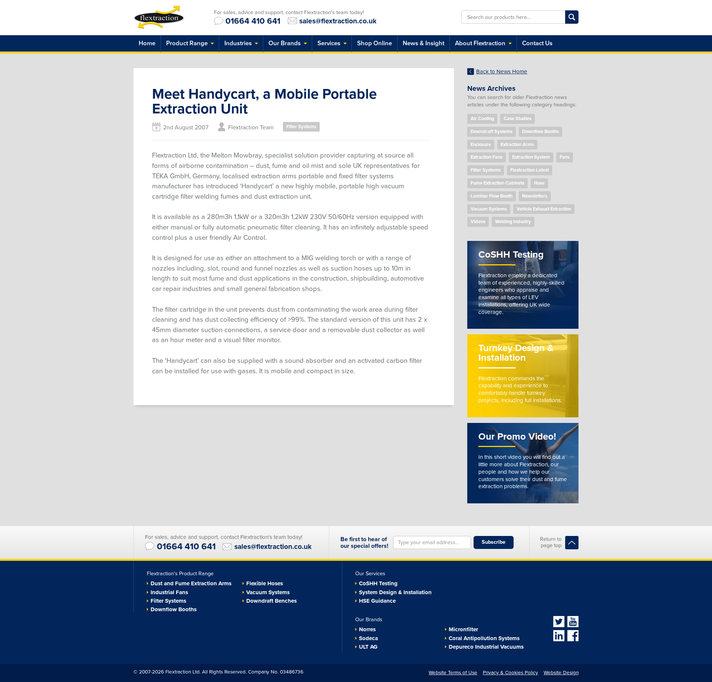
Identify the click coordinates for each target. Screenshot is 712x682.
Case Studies (517, 119)
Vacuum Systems (489, 209)
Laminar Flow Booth (491, 196)
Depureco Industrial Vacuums (486, 646)
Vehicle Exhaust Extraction (544, 209)
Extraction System (531, 157)
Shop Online (374, 43)
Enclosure (481, 145)
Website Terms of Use (453, 673)
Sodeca (368, 638)
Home (147, 43)
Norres (367, 629)
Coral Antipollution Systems (484, 638)
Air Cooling (482, 119)
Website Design (561, 673)
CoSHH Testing (378, 583)
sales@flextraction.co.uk (337, 21)
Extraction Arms (517, 145)
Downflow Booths (540, 132)
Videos (478, 222)
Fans (565, 157)
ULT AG (368, 646)
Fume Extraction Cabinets (497, 183)
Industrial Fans (169, 592)
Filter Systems (301, 127)
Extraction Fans (486, 157)
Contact (537, 43)
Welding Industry (513, 222)
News (423, 43)
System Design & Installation (395, 592)
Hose (539, 183)
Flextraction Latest (529, 170)
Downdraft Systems (491, 132)
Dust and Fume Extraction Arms (191, 583)
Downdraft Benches (271, 600)
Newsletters (534, 196)
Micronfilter (463, 629)
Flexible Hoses (264, 583)
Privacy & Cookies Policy (510, 673)
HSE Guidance (377, 600)
